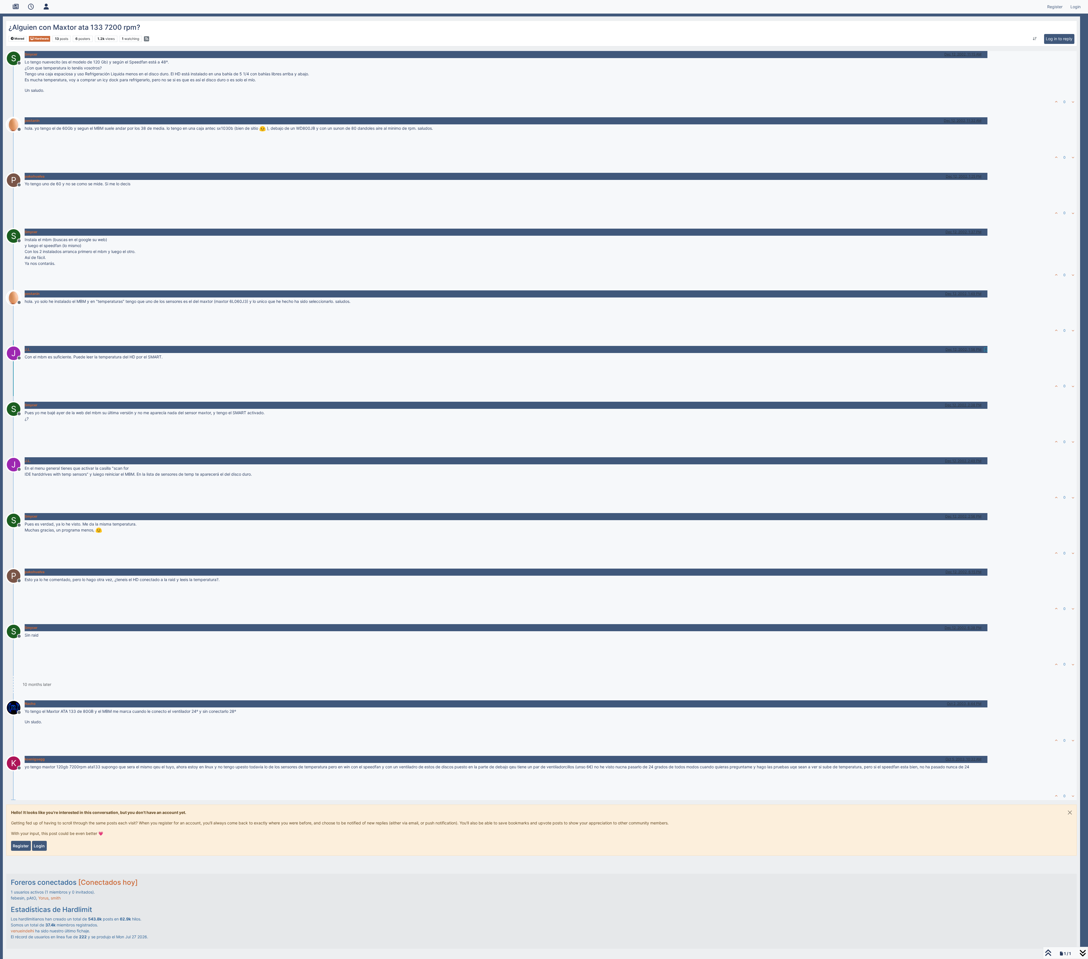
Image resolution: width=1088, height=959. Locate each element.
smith (56, 898)
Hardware (41, 39)
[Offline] (16, 124)
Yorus (43, 898)
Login (39, 845)
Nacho (30, 703)
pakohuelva (34, 176)
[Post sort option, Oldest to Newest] (1035, 39)
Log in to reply (1059, 38)
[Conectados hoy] (108, 882)
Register (21, 845)
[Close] (1069, 812)
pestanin (32, 120)
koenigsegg (35, 759)
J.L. (28, 349)
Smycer (31, 54)
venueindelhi (22, 930)
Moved (19, 39)
